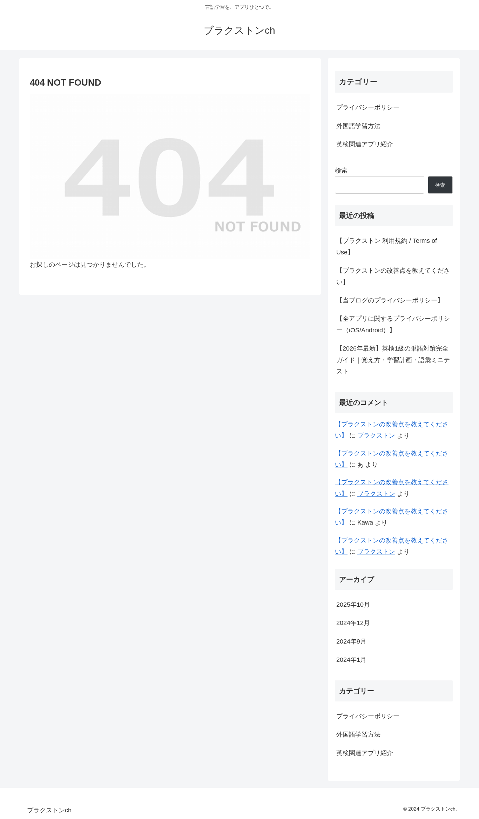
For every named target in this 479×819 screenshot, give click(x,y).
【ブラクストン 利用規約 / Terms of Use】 (386, 246)
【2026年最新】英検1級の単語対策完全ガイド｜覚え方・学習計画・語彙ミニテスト (393, 360)
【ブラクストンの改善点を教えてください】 (393, 276)
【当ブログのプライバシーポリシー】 (390, 300)
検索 (341, 170)
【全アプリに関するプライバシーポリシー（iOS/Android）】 (393, 324)
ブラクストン (376, 435)
